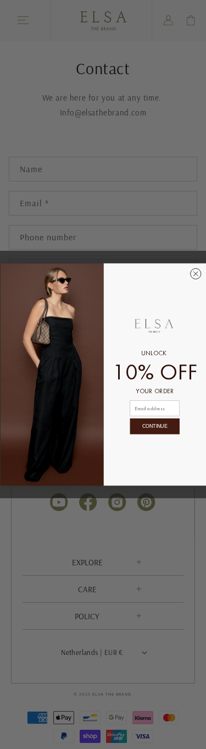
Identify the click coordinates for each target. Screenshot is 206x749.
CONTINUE (154, 426)
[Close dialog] (195, 273)
